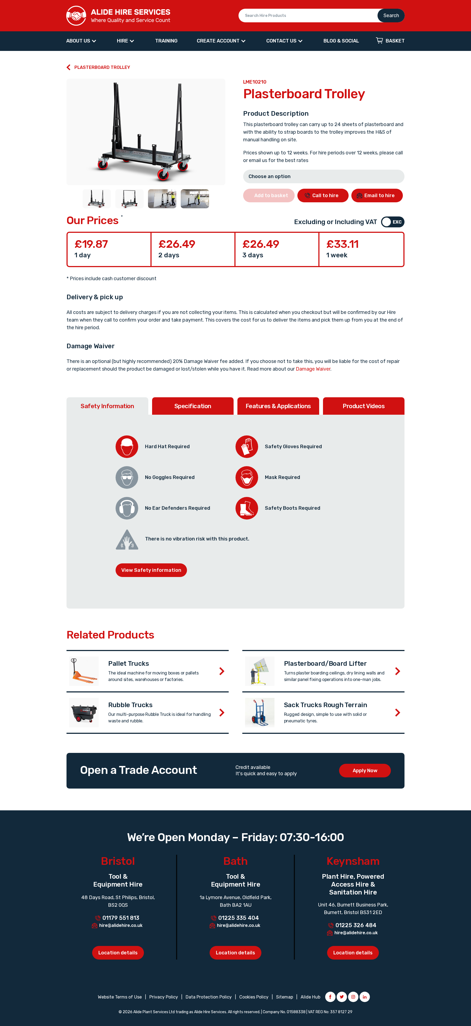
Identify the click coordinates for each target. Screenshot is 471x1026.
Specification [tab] (192, 406)
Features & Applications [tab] (278, 406)
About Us (78, 41)
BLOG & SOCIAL (341, 41)
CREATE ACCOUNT (218, 41)
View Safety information (151, 570)
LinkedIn (365, 997)
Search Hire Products (321, 15)
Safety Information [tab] (107, 406)
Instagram (353, 997)
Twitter (342, 997)
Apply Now (365, 771)
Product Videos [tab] (364, 406)
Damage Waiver (313, 369)
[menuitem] (81, 41)
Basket (395, 41)
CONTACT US (281, 41)
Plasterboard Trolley (102, 67)
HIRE (122, 41)
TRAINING (166, 41)
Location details (118, 953)
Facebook (330, 997)
